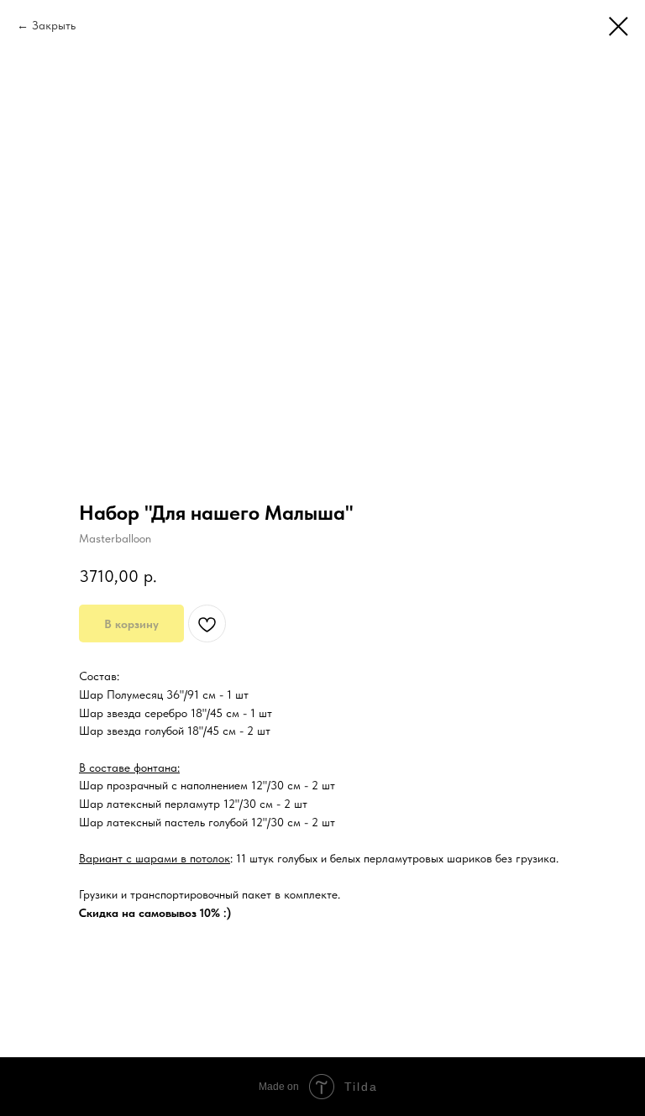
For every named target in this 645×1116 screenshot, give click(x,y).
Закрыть (54, 25)
